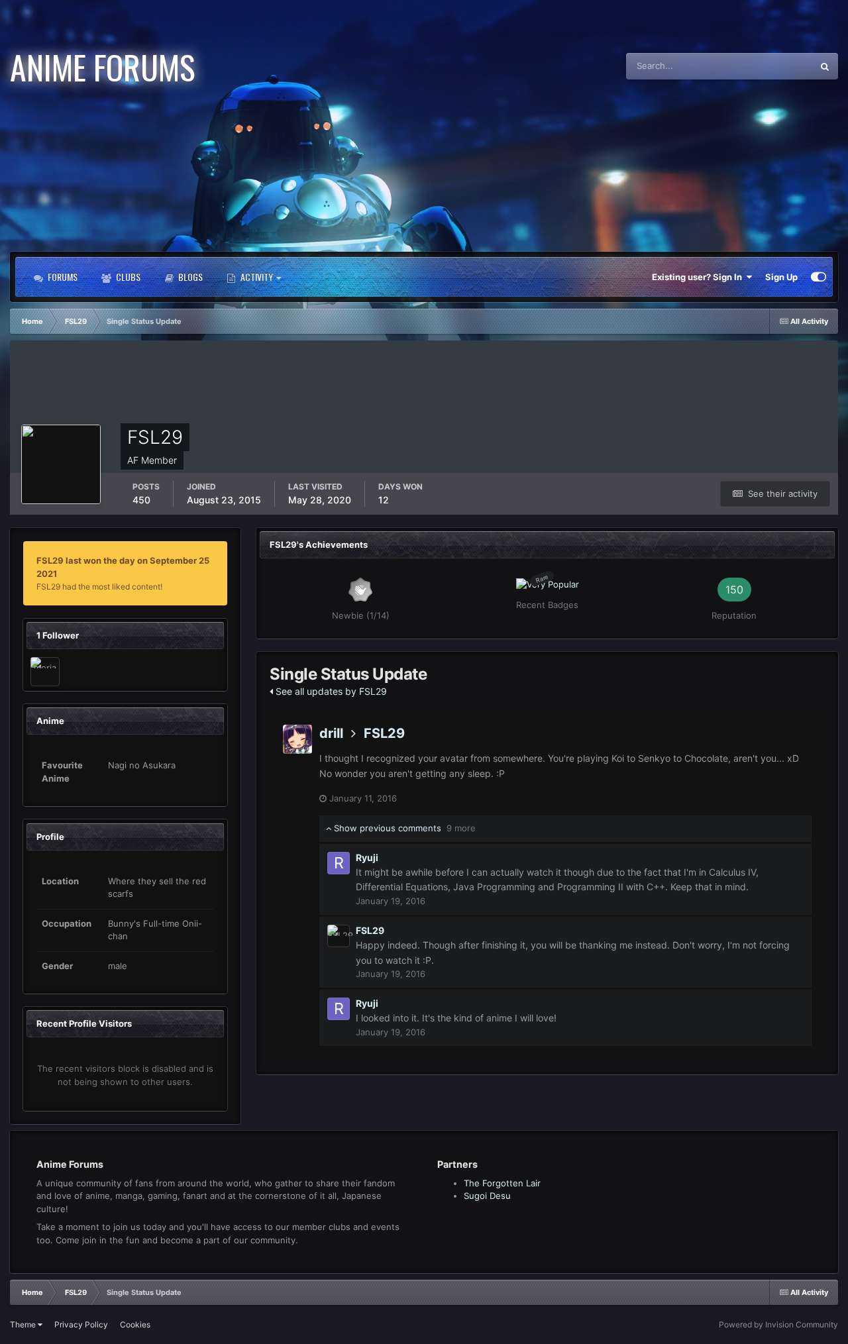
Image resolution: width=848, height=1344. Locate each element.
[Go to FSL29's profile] (338, 936)
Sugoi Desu (487, 1195)
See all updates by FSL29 (330, 691)
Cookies (135, 1324)
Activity (256, 277)
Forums (62, 277)
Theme (24, 1324)
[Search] (825, 66)
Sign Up (781, 277)
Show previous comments (403, 828)
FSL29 (384, 733)
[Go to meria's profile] (45, 671)
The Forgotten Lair (502, 1183)
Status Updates (765, 66)
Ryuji (367, 857)
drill (331, 733)
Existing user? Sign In (699, 277)
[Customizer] (818, 277)
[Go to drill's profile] (297, 739)
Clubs (127, 277)
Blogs (189, 277)
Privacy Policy (81, 1324)
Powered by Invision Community (778, 1324)
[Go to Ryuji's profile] (338, 863)
